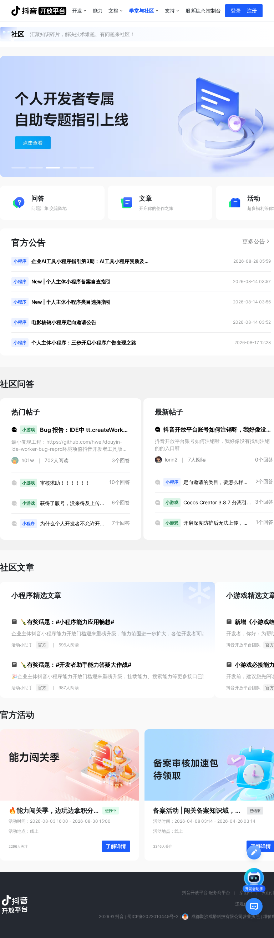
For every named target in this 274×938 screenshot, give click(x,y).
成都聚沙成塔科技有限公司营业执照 (225, 916)
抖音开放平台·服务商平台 (206, 892)
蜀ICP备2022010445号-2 (152, 916)
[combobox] (195, 11)
